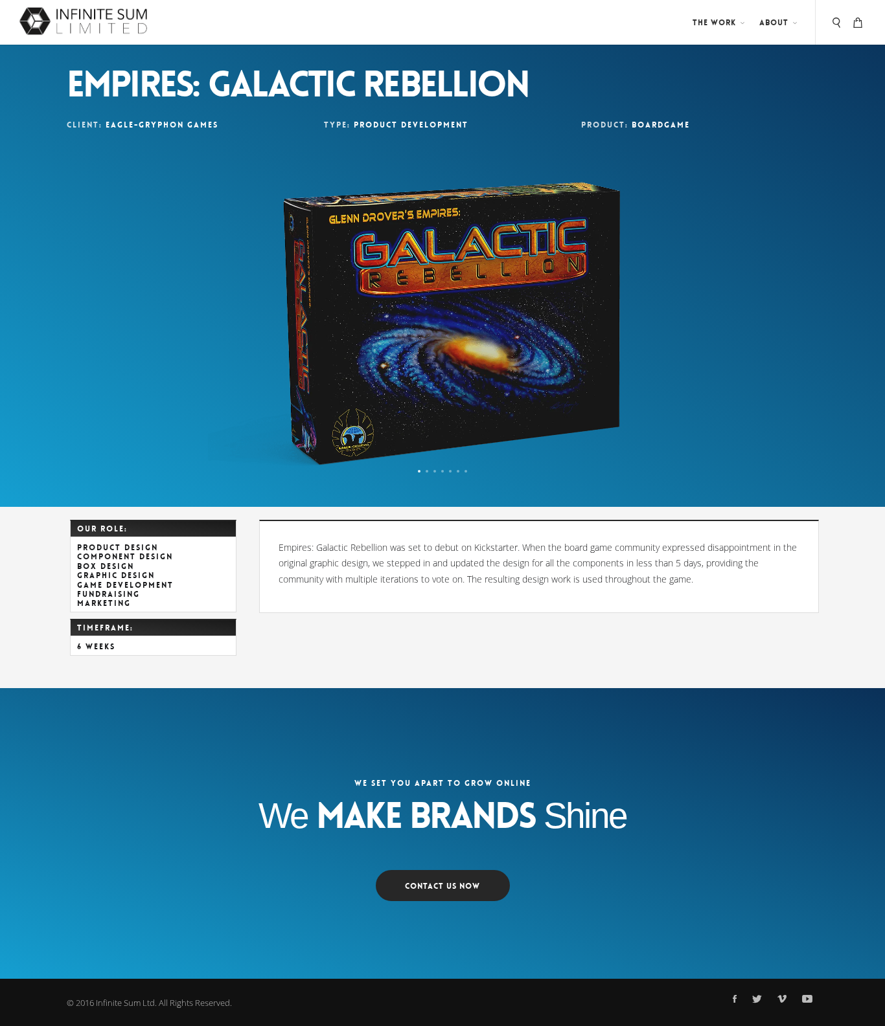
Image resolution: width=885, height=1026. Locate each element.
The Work (714, 22)
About (773, 22)
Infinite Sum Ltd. (126, 1003)
